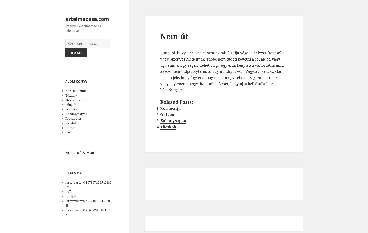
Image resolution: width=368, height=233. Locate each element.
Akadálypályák (76, 114)
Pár (68, 132)
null (68, 192)
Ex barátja (170, 108)
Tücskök (168, 126)
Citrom (70, 128)
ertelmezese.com (87, 18)
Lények (70, 105)
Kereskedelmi (75, 91)
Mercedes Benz (76, 100)
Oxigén (167, 114)
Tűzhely (71, 95)
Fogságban (73, 118)
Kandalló (71, 123)
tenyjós (70, 196)
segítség (71, 109)
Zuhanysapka (173, 120)
